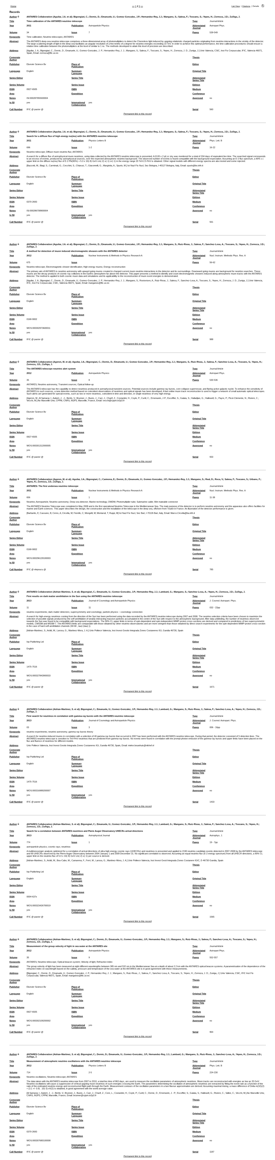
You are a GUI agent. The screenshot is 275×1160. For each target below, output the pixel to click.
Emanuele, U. (108, 17)
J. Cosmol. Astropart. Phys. (223, 600)
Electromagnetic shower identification (64, 267)
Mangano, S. (170, 17)
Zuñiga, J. (235, 17)
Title (11, 21)
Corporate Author (14, 58)
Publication (77, 25)
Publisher (14, 64)
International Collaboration (78, 103)
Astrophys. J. (216, 835)
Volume (13, 32)
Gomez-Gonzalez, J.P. (128, 17)
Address (13, 50)
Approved (197, 98)
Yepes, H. (208, 17)
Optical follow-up (86, 384)
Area (11, 93)
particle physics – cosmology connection (123, 612)
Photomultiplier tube (126, 502)
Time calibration (34, 37)
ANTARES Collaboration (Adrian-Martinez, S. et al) (53, 592)
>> (142, 6)
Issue (74, 32)
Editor (195, 64)
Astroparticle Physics (99, 25)
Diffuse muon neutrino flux (58, 152)
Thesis (196, 57)
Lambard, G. (165, 592)
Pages (195, 32)
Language (14, 71)
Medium (196, 89)
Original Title (199, 71)
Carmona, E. (108, 479)
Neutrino (31, 502)
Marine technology (98, 502)
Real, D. (209, 479)
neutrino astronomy (57, 732)
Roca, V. (219, 479)
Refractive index (105, 962)
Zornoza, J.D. (221, 17)
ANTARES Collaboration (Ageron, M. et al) (49, 362)
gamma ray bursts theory (80, 732)
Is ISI (11, 102)
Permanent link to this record (138, 114)
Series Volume (16, 85)
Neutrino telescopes (53, 37)
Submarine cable (145, 502)
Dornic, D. (94, 17)
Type (194, 21)
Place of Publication (77, 65)
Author (13, 17)
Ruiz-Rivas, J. (185, 244)
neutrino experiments (37, 612)
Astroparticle (42, 502)
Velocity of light (88, 962)
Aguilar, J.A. (78, 362)
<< (133, 6)
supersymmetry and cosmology (86, 612)
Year (11, 25)
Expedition (77, 93)
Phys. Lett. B (216, 140)
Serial (195, 109)
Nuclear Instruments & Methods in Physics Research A (115, 255)
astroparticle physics (37, 846)
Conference (198, 93)
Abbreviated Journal (198, 26)
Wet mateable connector (166, 502)
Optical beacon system (68, 962)
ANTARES (69, 37)
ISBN (74, 89)
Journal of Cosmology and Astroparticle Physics (112, 600)
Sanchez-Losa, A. (214, 244)
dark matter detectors (58, 612)
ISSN (11, 89)
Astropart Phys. (217, 25)
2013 (29, 600)
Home (13, 6)
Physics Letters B (97, 140)
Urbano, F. (255, 479)
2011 (29, 25)
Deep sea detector (79, 502)
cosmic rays (54, 846)
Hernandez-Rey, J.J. (151, 17)
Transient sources (67, 384)
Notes (12, 98)
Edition (196, 85)
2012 (29, 255)
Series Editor (16, 78)
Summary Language (76, 72)
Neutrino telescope (36, 152)
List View (236, 6)
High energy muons (92, 267)
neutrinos (65, 846)
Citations (246, 6)
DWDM (111, 502)
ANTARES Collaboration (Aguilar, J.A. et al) (49, 17)
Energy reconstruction (114, 267)
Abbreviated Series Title (198, 79)
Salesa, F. (183, 17)
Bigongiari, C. (80, 17)
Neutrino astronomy (47, 384)
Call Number (16, 109)
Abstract (14, 41)
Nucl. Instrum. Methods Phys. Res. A (228, 255)
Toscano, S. (195, 17)
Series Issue (77, 85)
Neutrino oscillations (36, 1077)
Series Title (77, 78)
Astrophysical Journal (99, 835)
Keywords (14, 37)
